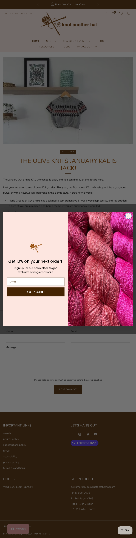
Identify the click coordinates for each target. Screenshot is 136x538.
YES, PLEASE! (36, 291)
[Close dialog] (128, 216)
